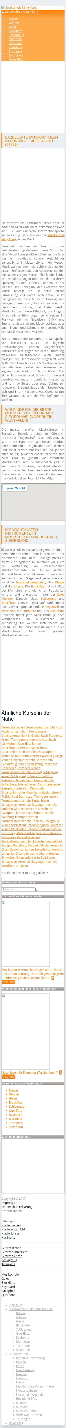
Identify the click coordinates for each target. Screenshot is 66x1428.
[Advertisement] (33, 97)
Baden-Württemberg (30, 1358)
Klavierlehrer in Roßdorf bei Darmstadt (32, 794)
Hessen (21, 1382)
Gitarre (14, 23)
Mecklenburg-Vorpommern (35, 1386)
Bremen (21, 1374)
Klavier (13, 19)
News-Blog (16, 59)
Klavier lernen (11, 1225)
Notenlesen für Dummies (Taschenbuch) (30, 1072)
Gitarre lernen (11, 1248)
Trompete (15, 51)
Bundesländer (18, 1354)
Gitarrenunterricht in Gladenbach (24, 735)
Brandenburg (25, 1370)
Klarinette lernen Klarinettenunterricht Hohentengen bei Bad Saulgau (31, 841)
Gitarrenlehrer (12, 1256)
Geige (13, 27)
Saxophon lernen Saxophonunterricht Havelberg (28, 754)
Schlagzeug (16, 35)
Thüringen (23, 1419)
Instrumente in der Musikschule (31, 1309)
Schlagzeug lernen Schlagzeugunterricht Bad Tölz (29, 774)
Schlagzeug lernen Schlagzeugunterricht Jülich (30, 823)
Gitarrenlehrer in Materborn (21, 792)
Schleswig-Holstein (29, 1415)
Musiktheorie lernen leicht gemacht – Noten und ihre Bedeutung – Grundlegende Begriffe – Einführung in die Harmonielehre (33, 974)
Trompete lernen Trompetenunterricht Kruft (32, 727)
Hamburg (22, 1378)
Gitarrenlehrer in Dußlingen (35, 858)
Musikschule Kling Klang (21, 12)
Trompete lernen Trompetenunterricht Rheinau (22, 819)
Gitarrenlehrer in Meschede (33, 809)
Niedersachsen (26, 1390)
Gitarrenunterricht (14, 1252)
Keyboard (15, 43)
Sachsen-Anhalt (27, 1411)
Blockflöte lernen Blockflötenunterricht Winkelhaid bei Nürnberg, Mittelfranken (32, 829)
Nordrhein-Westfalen (30, 582)
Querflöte (15, 39)
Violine (7, 599)
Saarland (22, 1403)
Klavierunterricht (13, 1229)
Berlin (20, 1366)
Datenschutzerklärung (17, 1207)
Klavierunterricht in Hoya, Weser (23, 731)
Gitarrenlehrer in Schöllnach (21, 752)
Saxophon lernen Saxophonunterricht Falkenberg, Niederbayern (27, 782)
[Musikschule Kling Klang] (19, 8)
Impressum (9, 1203)
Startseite (15, 1305)
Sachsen (22, 1407)
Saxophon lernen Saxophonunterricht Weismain (31, 786)
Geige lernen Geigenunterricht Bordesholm (32, 758)
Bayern (21, 1362)
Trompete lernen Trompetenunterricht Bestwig (21, 770)
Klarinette (15, 47)
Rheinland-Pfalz (26, 1399)
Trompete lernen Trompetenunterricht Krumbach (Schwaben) (31, 739)
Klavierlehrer (10, 1233)
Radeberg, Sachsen (26, 845)
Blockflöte (15, 31)
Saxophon (16, 55)
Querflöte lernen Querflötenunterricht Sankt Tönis (24, 746)
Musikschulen (11, 1274)
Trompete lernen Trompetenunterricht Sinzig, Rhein (29, 798)
